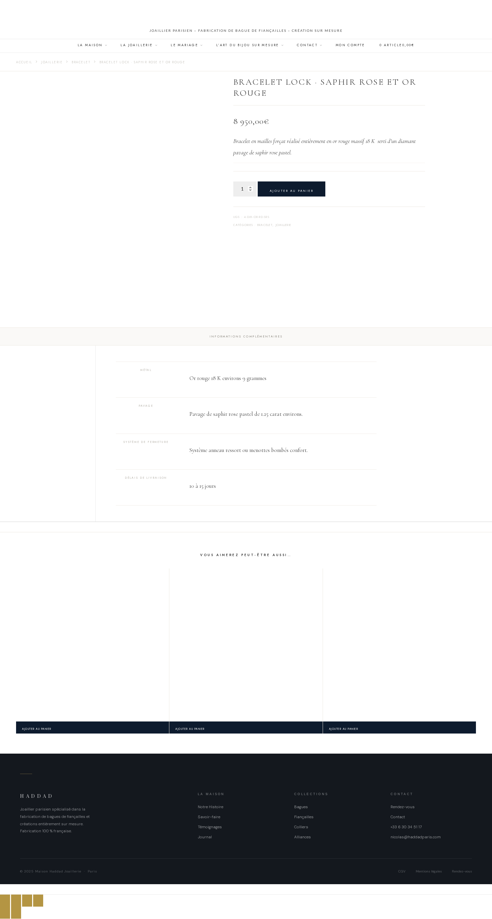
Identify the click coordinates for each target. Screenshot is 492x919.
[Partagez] (27, 901)
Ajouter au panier (292, 190)
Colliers (301, 827)
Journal (205, 837)
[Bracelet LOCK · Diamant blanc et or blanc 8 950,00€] (245, 644)
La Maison (90, 45)
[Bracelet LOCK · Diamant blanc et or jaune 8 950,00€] (92, 644)
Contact (307, 45)
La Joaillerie (136, 45)
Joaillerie (52, 62)
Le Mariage (184, 45)
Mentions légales (429, 871)
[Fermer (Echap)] (38, 901)
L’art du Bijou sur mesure (247, 45)
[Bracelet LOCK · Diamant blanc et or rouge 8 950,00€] (399, 644)
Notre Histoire (210, 807)
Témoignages (210, 827)
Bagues (301, 807)
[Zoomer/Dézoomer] (5, 901)
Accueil (24, 62)
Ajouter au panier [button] (37, 729)
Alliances (302, 837)
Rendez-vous (403, 807)
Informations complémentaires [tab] (246, 336)
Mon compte (350, 45)
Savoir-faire (209, 817)
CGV (402, 871)
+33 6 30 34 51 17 (406, 827)
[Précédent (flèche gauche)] (5, 913)
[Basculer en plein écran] (16, 901)
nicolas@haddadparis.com (416, 837)
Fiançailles (304, 817)
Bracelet (81, 62)
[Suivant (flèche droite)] (16, 913)
